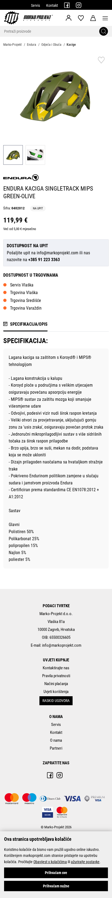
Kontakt (52, 5)
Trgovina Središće (25, 300)
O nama (56, 740)
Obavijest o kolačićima (50, 862)
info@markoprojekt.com (57, 252)
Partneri (56, 748)
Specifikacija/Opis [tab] (29, 324)
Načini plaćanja (56, 683)
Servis (35, 5)
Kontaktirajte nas (56, 667)
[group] (56, 95)
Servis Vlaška (21, 285)
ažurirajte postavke (85, 862)
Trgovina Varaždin (26, 308)
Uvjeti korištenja (56, 691)
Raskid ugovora (56, 700)
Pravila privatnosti (56, 675)
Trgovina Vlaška (24, 292)
